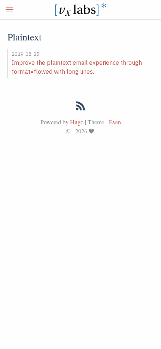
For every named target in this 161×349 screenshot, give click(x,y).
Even (115, 122)
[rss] (80, 107)
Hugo (76, 122)
